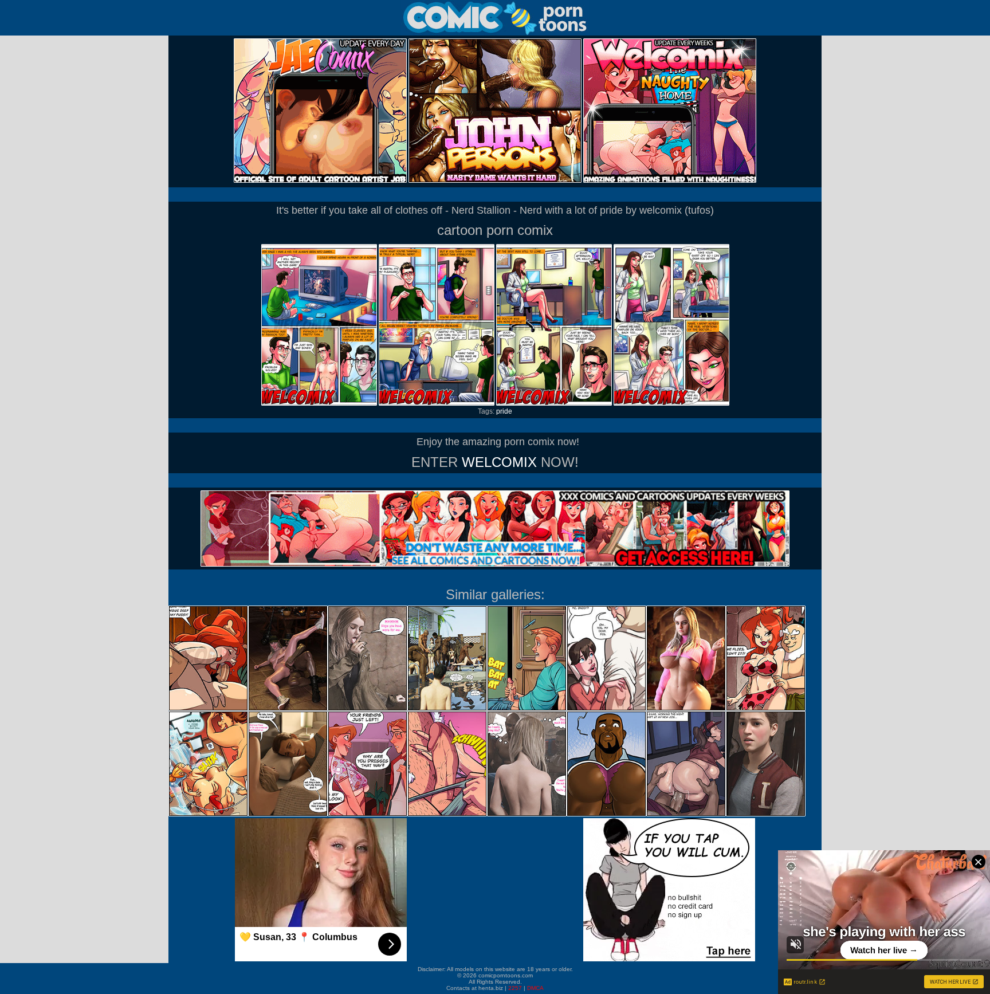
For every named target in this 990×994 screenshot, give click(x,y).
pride (504, 411)
